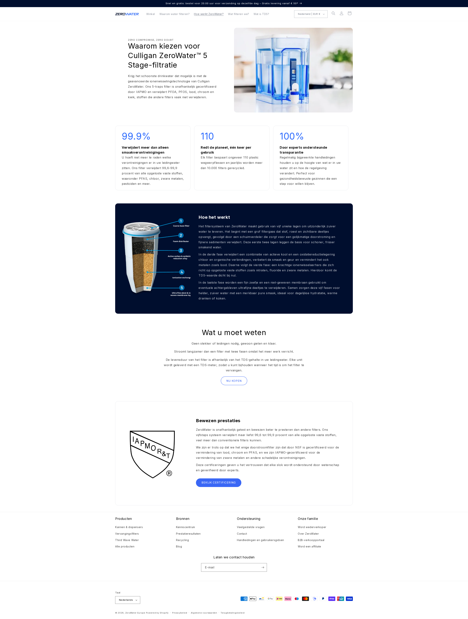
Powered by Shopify (157, 613)
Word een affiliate (309, 546)
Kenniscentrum (185, 527)
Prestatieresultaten (188, 533)
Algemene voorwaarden (204, 613)
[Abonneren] (263, 567)
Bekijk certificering (218, 482)
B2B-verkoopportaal (311, 540)
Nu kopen (234, 381)
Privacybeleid (179, 613)
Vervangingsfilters (127, 533)
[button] (333, 13)
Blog (179, 546)
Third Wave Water (127, 540)
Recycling (182, 540)
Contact (242, 533)
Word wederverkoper (312, 527)
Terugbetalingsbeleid (232, 613)
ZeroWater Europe (135, 613)
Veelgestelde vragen (251, 527)
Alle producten (124, 546)
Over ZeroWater (308, 533)
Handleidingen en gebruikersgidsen (260, 540)
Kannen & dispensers (129, 527)
